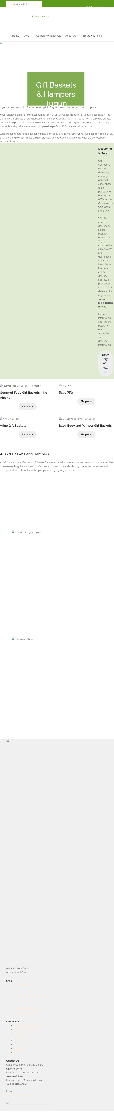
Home (15, 35)
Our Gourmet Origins (24, 1044)
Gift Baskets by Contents (26, 1001)
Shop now (27, 406)
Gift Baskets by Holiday (26, 1007)
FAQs (16, 1033)
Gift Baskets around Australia (29, 995)
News (16, 1040)
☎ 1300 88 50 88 (92, 35)
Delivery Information (105, 363)
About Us (70, 35)
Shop (26, 35)
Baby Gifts (18, 990)
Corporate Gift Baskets (48, 35)
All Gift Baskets (21, 984)
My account (19, 1037)
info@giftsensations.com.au (22, 1095)
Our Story (18, 1048)
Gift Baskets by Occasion (26, 1013)
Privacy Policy (21, 1052)
